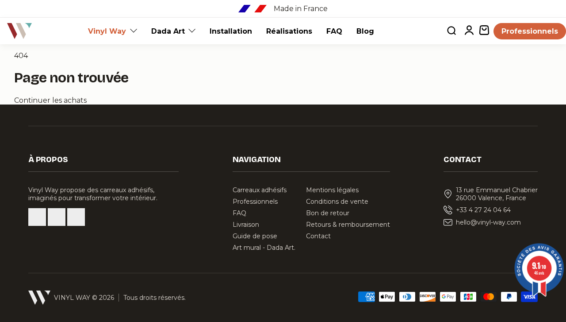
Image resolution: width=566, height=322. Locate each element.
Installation (231, 31)
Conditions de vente (337, 202)
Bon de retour (327, 213)
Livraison (246, 225)
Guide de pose (255, 236)
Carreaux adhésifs (260, 190)
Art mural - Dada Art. (264, 248)
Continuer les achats (50, 100)
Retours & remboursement (348, 225)
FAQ (334, 31)
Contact (318, 236)
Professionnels (529, 31)
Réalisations (289, 31)
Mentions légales (332, 190)
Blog (365, 31)
